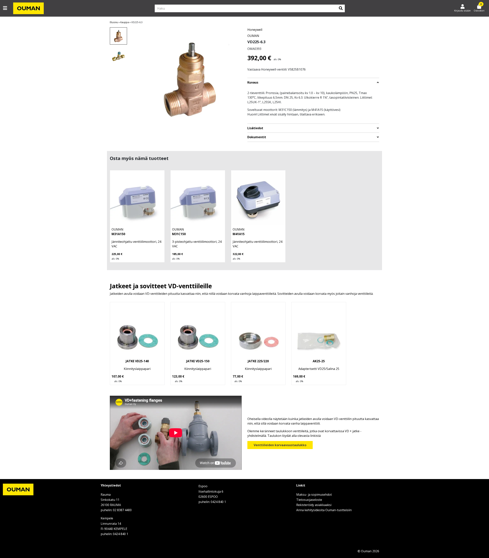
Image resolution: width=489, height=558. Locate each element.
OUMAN (253, 36)
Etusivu (114, 22)
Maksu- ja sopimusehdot (314, 494)
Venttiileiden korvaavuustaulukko (280, 445)
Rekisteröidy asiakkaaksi (313, 505)
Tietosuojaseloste (309, 500)
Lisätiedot (255, 128)
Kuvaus (252, 82)
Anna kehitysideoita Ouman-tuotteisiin (324, 510)
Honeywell (254, 30)
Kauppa (124, 22)
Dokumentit (256, 137)
